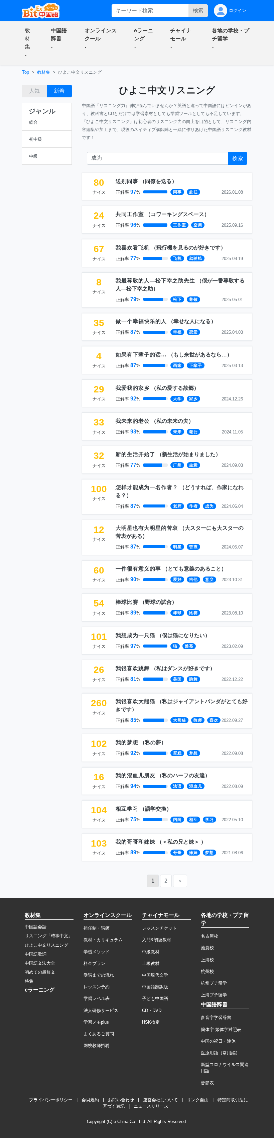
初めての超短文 (40, 972)
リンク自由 (198, 1099)
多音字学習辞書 (216, 1017)
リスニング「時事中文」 (49, 935)
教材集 (43, 72)
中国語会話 (35, 926)
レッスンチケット (159, 928)
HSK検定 (151, 1022)
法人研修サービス (101, 1010)
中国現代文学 (155, 975)
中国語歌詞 (35, 954)
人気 (34, 91)
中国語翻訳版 (155, 986)
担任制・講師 (97, 928)
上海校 (207, 959)
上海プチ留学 (214, 994)
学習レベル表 (97, 998)
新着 (59, 91)
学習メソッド (97, 951)
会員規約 (90, 1099)
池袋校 (207, 947)
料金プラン (94, 963)
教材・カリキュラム (103, 939)
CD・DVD (151, 1010)
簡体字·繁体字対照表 (221, 1029)
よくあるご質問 (99, 1033)
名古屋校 (209, 936)
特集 (29, 981)
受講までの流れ (99, 975)
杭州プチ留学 (214, 983)
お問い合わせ (121, 1099)
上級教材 (150, 963)
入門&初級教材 (156, 939)
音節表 (207, 1082)
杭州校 (207, 971)
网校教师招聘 (97, 1045)
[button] (30, 43)
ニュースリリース (151, 1106)
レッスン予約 (97, 986)
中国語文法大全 (40, 963)
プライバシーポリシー (51, 1099)
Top (25, 72)
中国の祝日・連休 (218, 1041)
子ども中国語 (155, 998)
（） (146, 181)
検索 (198, 10)
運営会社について (160, 1099)
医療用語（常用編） (220, 1052)
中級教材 (150, 951)
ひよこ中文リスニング (46, 945)
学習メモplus (96, 1022)
